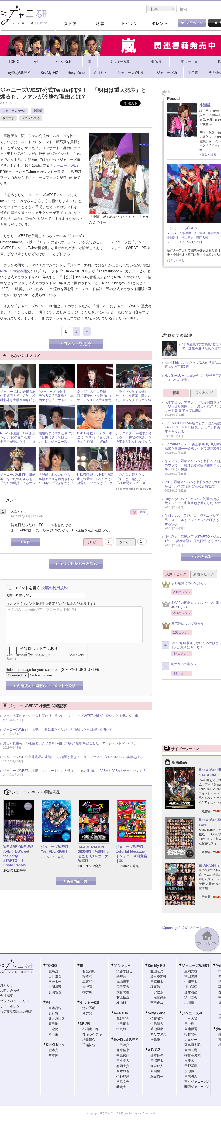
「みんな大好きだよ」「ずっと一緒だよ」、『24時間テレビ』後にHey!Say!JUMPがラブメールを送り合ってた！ (133, 483)
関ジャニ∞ (122, 966)
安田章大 (122, 987)
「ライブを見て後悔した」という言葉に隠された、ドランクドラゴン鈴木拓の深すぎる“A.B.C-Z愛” (133, 400)
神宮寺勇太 (192, 1055)
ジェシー (190, 1039)
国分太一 (55, 982)
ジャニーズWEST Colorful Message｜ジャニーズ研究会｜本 (131, 854)
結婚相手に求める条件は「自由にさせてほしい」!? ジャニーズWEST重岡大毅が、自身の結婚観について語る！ (56, 441)
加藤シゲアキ (92, 1034)
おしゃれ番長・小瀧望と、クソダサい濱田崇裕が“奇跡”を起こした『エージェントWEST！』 (70, 743)
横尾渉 (155, 987)
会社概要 (6, 996)
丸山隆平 (122, 982)
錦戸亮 (121, 976)
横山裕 (121, 1003)
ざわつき (8, 118)
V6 (48, 1003)
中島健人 (156, 1024)
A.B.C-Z (154, 1050)
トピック (129, 24)
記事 (100, 24)
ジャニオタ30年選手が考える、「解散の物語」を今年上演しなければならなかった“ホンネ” (134, 439)
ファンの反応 (31, 118)
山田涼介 (122, 1045)
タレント (159, 24)
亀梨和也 (122, 1018)
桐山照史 (188, 237)
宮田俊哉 (156, 1003)
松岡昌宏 (55, 987)
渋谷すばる (124, 971)
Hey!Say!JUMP (126, 1039)
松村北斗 (190, 1034)
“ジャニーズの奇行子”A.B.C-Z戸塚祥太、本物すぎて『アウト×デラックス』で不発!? (56, 398)
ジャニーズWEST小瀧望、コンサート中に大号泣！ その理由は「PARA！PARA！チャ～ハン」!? (74, 771)
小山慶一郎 (90, 1029)
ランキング (204, 393)
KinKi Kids (8, 271)
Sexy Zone (156, 1013)
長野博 (53, 1013)
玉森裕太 (156, 982)
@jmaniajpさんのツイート (182, 928)
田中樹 (189, 1024)
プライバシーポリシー (16, 1001)
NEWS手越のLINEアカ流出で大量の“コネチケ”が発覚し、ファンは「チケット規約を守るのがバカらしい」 (95, 483)
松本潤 (87, 976)
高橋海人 (190, 1076)
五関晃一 (156, 1071)
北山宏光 (156, 971)
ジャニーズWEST (14, 110)
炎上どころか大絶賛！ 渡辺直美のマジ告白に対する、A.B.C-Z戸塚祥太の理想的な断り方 (95, 398)
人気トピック (176, 574)
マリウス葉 (158, 1034)
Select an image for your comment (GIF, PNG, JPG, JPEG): (53, 670)
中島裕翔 (122, 1055)
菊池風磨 (156, 1029)
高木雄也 (122, 1071)
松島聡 (155, 1039)
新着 (175, 393)
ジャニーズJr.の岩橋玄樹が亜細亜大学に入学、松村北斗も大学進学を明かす (18, 398)
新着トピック (203, 574)
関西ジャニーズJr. (197, 1087)
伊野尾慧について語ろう (189, 583)
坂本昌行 (55, 1008)
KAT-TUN (121, 1013)
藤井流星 (214, 233)
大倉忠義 (122, 992)
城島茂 (53, 971)
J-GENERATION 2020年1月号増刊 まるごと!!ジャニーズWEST (94, 854)
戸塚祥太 (156, 1060)
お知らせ (6, 985)
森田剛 (53, 1024)
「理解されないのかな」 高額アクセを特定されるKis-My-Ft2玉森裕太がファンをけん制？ (58, 481)
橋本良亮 (156, 1055)
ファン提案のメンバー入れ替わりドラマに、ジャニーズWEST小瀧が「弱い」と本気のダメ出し (72, 716)
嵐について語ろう (183, 664)
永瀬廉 (189, 1071)
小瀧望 (37, 110)
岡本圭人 (122, 1060)
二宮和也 (88, 982)
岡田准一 (55, 1034)
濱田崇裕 (199, 233)
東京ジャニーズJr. (197, 1082)
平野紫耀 (190, 1066)
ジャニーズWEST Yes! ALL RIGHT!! (55, 849)
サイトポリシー (11, 1006)
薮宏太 (121, 1087)
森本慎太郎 (192, 1045)
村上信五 (122, 997)
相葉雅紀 (88, 971)
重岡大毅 (202, 237)
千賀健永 (156, 992)
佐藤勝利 (156, 1018)
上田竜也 (122, 1024)
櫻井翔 (87, 992)
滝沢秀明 (88, 1008)
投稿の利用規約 (54, 588)
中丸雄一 (122, 1029)
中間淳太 (173, 237)
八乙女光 (122, 1082)
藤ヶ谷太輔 (158, 976)
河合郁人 (156, 1066)
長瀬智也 (55, 992)
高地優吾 (190, 1029)
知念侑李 (122, 1050)
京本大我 (190, 1018)
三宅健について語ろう (187, 624)
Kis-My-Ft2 (156, 966)
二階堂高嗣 (158, 997)
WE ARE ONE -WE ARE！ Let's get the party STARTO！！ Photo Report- (18, 856)
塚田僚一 (156, 1076)
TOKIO (51, 966)
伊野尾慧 (122, 1076)
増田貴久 (88, 1039)
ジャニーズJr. (192, 1013)
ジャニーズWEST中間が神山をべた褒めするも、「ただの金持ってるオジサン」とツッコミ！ (18, 481)
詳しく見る (209, 154)
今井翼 (87, 1013)
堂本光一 (55, 1050)
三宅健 (53, 1029)
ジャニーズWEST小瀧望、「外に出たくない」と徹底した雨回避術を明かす (57, 729)
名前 (9, 595)
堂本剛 (21, 271)
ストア (70, 24)
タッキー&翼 (90, 1003)
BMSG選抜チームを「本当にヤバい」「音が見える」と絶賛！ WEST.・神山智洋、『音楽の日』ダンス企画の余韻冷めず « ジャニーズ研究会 (95, 443)
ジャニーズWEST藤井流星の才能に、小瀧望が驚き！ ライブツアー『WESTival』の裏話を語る (73, 757)
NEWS (85, 1024)
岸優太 (189, 1060)
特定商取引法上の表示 (16, 1011)
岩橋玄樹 (190, 1050)
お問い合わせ (9, 990)
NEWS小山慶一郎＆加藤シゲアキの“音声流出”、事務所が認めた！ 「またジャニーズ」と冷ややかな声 (18, 441)
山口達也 (55, 976)
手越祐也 (88, 1045)
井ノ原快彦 (57, 1018)
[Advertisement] (191, 716)
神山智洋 (190, 987)
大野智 (87, 987)
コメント (13, 604)
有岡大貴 (122, 1066)
